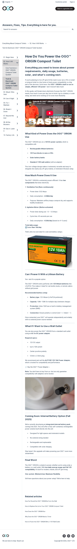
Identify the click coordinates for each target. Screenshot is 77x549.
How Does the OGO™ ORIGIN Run (35, 511)
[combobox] (36, 29)
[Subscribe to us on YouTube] (73, 536)
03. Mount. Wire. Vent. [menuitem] (9, 93)
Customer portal (61, 2)
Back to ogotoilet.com (65, 9)
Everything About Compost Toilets (14, 43)
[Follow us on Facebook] (64, 536)
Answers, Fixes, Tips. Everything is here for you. (29, 25)
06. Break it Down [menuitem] (7, 110)
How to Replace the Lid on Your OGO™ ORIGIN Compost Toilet (44, 506)
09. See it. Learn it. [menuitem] (9, 130)
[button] (17, 57)
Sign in (72, 2)
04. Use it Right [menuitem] (8, 99)
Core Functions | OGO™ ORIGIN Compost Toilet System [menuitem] (11, 71)
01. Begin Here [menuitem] (8, 57)
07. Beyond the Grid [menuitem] (8, 117)
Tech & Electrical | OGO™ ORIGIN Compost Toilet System (22, 48)
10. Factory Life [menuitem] (8, 135)
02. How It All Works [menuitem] (8, 63)
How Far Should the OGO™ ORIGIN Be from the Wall (41, 501)
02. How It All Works (37, 43)
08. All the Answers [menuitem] (6, 123)
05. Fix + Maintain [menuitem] (6, 104)
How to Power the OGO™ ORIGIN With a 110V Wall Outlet (42, 522)
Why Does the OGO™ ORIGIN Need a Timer (38, 516)
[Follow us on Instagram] (68, 536)
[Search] (73, 29)
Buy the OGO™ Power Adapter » (38, 367)
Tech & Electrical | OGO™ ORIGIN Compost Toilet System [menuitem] (11, 83)
